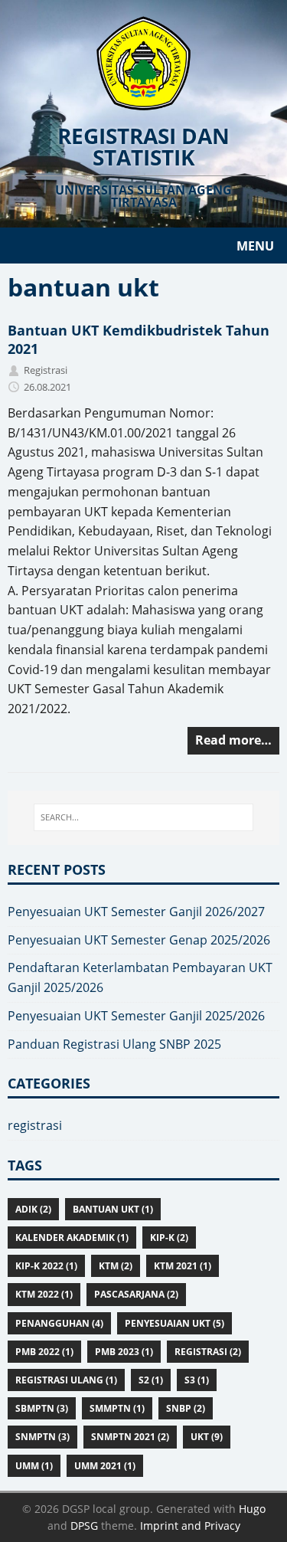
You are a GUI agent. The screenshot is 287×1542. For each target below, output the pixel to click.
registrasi (35, 1125)
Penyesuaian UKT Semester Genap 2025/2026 (139, 939)
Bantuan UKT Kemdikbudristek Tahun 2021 (138, 339)
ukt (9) (207, 1436)
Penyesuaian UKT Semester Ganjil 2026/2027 (136, 911)
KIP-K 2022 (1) (46, 1265)
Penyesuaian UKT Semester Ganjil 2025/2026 (136, 1015)
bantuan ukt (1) (113, 1209)
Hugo (252, 1508)
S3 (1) (196, 1379)
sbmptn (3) (41, 1408)
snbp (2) (185, 1408)
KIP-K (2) (169, 1237)
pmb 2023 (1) (124, 1351)
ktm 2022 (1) (44, 1294)
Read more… (233, 740)
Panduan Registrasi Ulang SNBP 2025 (114, 1044)
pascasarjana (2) (136, 1294)
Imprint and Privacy (190, 1525)
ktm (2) (115, 1265)
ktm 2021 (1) (182, 1265)
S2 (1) (151, 1379)
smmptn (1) (117, 1408)
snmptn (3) (42, 1436)
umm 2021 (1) (104, 1465)
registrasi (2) (207, 1351)
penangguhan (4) (59, 1323)
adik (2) (33, 1209)
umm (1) (34, 1465)
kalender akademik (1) (72, 1237)
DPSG (84, 1525)
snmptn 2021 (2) (130, 1436)
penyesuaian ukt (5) (174, 1323)
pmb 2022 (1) (44, 1351)
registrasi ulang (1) (66, 1379)
